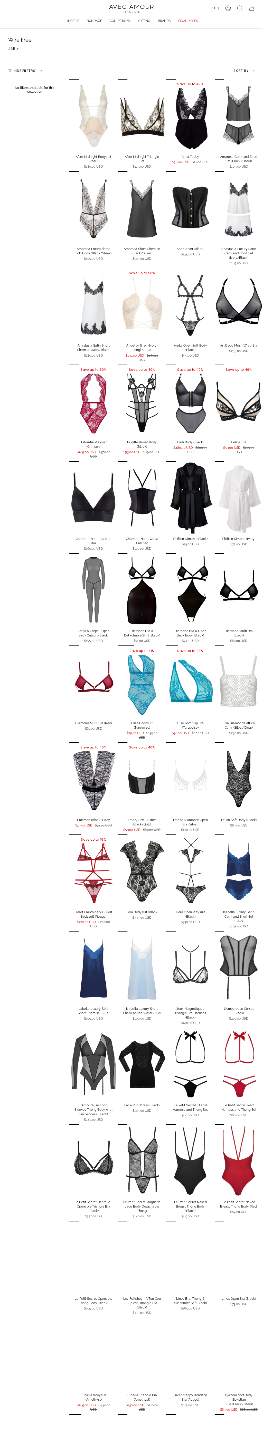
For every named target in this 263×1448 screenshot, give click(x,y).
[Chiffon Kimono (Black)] (190, 497)
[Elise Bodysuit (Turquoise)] (142, 681)
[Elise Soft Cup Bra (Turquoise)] (190, 681)
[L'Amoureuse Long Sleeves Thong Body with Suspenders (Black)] (93, 1064)
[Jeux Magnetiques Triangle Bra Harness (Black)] (190, 967)
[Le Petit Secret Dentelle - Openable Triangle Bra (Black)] (93, 1160)
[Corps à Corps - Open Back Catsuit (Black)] (93, 589)
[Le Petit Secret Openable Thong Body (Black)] (93, 1257)
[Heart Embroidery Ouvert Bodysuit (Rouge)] (93, 870)
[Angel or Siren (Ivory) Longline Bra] (142, 304)
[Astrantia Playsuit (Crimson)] (93, 401)
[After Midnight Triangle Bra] (142, 115)
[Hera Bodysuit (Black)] (142, 870)
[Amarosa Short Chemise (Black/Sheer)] (142, 207)
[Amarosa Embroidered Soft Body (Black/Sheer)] (93, 207)
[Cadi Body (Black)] (190, 401)
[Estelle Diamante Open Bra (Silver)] (190, 778)
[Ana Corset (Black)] (190, 207)
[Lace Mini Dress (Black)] (142, 1064)
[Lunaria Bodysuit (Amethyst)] (93, 1354)
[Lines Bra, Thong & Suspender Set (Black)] (190, 1257)
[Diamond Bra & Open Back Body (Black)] (190, 589)
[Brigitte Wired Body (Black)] (142, 401)
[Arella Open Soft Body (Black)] (190, 304)
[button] (72, 21)
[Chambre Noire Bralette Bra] (93, 497)
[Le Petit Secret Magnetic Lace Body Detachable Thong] (142, 1160)
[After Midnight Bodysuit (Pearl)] (93, 115)
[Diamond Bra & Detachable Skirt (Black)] (142, 589)
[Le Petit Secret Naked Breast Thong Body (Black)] (190, 1160)
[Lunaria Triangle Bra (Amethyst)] (142, 1354)
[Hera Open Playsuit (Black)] (190, 870)
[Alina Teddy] (190, 115)
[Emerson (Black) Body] (93, 778)
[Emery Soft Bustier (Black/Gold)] (142, 778)
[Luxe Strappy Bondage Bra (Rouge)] (190, 1354)
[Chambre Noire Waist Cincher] (142, 497)
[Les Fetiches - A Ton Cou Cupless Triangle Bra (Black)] (142, 1257)
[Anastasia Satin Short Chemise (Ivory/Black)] (93, 304)
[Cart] (252, 8)
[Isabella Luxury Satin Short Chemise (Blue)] (93, 967)
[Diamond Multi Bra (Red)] (93, 681)
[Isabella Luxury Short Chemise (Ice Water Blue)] (142, 967)
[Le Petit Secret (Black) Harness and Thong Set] (190, 1064)
